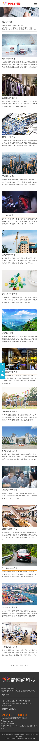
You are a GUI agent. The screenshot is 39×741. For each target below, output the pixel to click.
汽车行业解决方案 (9, 568)
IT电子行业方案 (8, 137)
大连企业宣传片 (6, 703)
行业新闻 (10, 705)
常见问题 (23, 703)
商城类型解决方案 (9, 529)
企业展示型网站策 (9, 490)
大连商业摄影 (16, 703)
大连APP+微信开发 (24, 701)
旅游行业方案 (8, 333)
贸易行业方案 (8, 176)
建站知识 (29, 703)
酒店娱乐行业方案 (9, 372)
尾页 (26, 665)
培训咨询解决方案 (9, 647)
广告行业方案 (8, 215)
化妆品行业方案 (9, 59)
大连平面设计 (14, 701)
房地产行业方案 (9, 255)
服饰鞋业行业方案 (9, 98)
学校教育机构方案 (9, 411)
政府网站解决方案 (9, 451)
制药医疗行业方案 (9, 294)
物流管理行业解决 (9, 607)
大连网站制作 (5, 701)
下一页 (22, 665)
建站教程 (4, 705)
